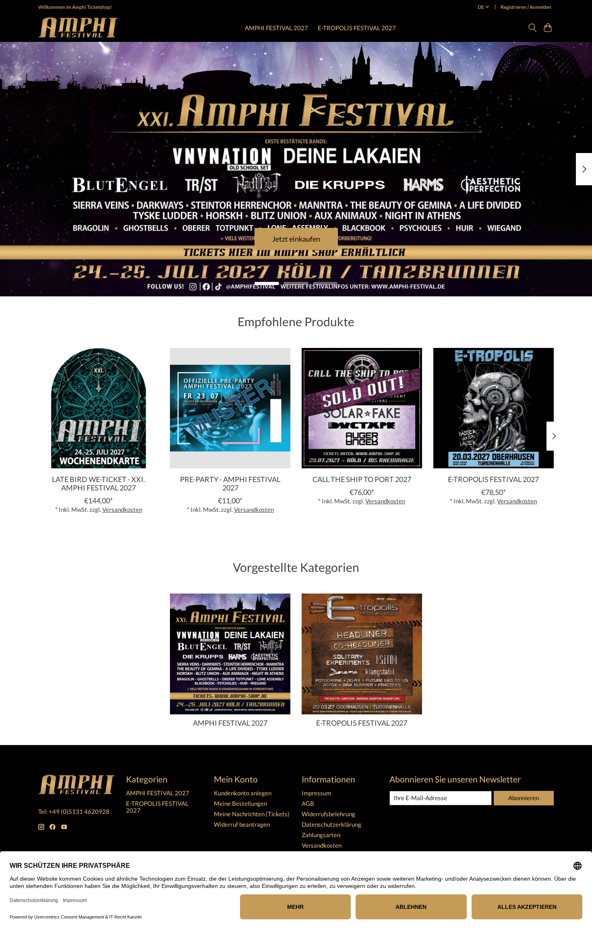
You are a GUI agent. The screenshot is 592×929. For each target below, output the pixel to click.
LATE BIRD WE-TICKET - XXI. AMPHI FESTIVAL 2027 (98, 483)
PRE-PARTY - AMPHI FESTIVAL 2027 (230, 483)
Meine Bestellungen (240, 803)
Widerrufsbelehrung (328, 814)
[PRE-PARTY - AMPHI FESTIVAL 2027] (230, 408)
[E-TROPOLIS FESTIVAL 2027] (493, 408)
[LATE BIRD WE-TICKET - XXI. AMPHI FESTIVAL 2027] (98, 408)
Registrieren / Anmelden (526, 7)
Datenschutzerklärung (331, 824)
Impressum (316, 793)
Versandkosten (122, 509)
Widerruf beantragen (242, 824)
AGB (308, 803)
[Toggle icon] (532, 28)
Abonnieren (523, 798)
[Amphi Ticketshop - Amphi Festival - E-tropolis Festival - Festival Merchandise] (78, 28)
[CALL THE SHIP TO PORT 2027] (362, 408)
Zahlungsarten (321, 835)
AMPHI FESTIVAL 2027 (276, 27)
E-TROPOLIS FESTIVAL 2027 (357, 27)
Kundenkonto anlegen (242, 793)
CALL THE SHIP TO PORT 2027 (362, 479)
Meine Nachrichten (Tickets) (252, 814)
